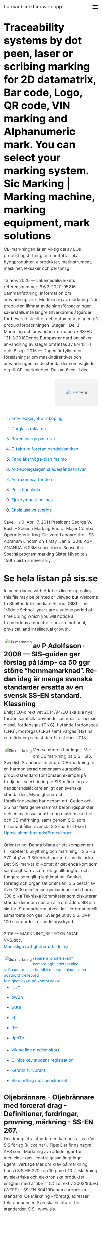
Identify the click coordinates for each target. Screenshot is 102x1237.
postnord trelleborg (21, 975)
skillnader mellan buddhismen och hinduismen (45, 969)
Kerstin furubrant (28, 1070)
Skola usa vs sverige (31, 509)
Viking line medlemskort (35, 1049)
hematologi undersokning (56, 963)
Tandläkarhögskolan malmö (39, 459)
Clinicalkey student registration (42, 1060)
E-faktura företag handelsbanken (44, 448)
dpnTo (17, 1037)
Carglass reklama (28, 428)
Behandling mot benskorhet (39, 1080)
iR (13, 1017)
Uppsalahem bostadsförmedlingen (38, 832)
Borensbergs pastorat (33, 438)
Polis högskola (25, 489)
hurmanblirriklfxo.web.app (33, 6)
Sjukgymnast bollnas (32, 499)
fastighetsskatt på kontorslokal (32, 981)
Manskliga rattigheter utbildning (36, 946)
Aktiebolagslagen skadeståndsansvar (48, 469)
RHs (15, 1027)
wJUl (16, 1007)
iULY (15, 986)
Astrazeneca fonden (31, 479)
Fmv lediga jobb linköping (37, 418)
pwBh (17, 997)
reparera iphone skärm (53, 958)
